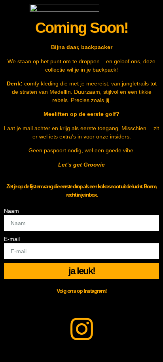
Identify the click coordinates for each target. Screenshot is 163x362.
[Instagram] (81, 328)
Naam (11, 211)
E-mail (12, 239)
